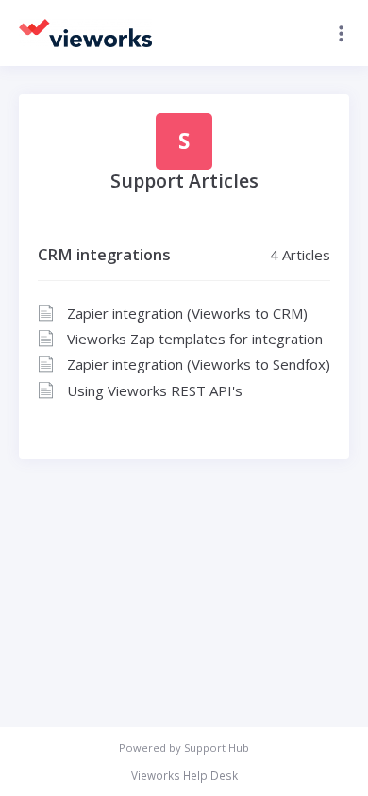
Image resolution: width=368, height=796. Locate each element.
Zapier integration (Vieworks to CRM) (187, 313)
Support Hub (216, 747)
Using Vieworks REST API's (155, 390)
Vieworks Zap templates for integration (195, 338)
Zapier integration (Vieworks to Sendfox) (198, 364)
